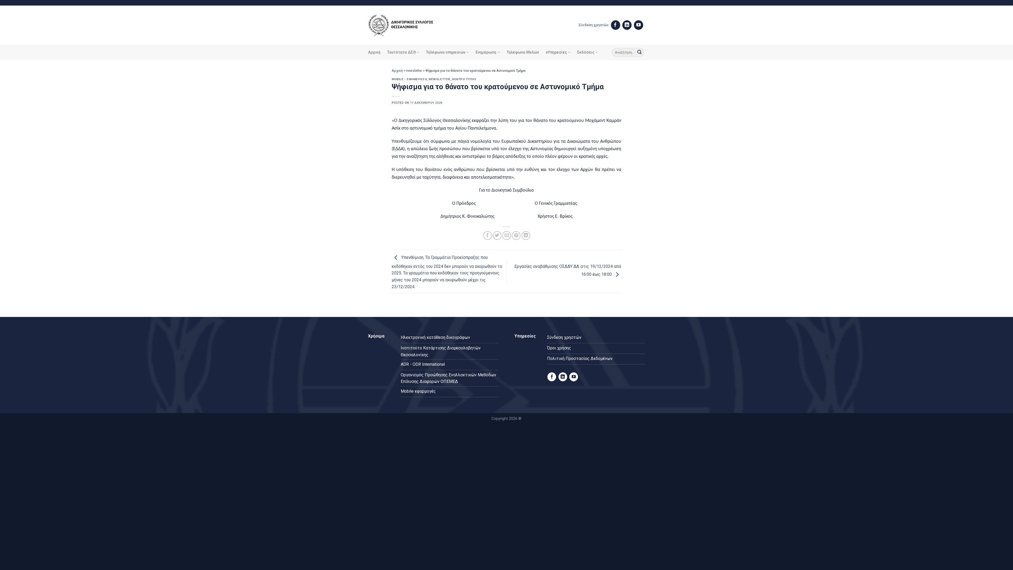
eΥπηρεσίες (556, 52)
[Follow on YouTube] (638, 25)
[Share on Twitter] (497, 235)
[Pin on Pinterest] (516, 235)
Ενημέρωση (486, 52)
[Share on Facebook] (487, 235)
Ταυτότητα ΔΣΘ (401, 52)
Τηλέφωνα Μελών (523, 52)
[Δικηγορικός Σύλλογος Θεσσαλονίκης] (407, 25)
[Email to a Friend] (506, 235)
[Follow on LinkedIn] (627, 25)
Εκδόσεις (585, 52)
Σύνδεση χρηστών (594, 25)
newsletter (414, 71)
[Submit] (639, 52)
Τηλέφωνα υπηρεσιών (445, 52)
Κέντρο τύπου (464, 79)
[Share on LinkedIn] (526, 235)
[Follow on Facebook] (615, 25)
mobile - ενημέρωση (409, 79)
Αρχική (374, 52)
